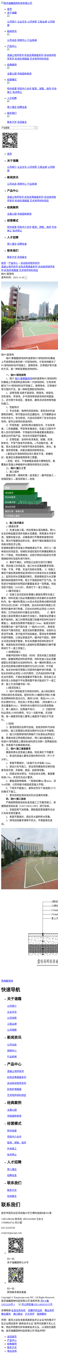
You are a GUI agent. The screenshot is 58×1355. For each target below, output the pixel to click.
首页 (9, 9)
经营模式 (12, 79)
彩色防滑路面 (22, 59)
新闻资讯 (12, 31)
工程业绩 (42, 21)
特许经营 (12, 88)
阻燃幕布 (41, 1314)
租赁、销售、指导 (41, 88)
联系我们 (12, 113)
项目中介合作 (24, 88)
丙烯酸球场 (7, 981)
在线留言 (22, 122)
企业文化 (22, 21)
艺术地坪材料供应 (39, 59)
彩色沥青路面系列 (33, 55)
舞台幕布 (6, 1314)
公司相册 (12, 1030)
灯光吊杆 (30, 1314)
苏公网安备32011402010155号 (36, 1304)
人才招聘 (12, 98)
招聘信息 (22, 107)
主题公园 (12, 73)
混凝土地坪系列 (15, 55)
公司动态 (12, 40)
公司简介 (12, 21)
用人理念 (12, 107)
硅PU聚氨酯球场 (23, 378)
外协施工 (12, 1148)
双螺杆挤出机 (35, 1310)
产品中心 (12, 46)
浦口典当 (18, 1314)
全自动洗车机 (18, 1310)
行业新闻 (32, 40)
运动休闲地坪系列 (30, 263)
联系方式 (12, 122)
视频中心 (22, 40)
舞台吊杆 (49, 1310)
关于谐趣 (12, 13)
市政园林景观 (24, 73)
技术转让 (17, 92)
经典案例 (12, 64)
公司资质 (32, 21)
